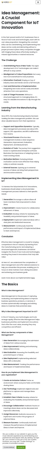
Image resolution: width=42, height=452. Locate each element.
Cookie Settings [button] (9, 447)
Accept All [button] (21, 447)
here (33, 278)
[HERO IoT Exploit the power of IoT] (7, 2)
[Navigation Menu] (38, 2)
